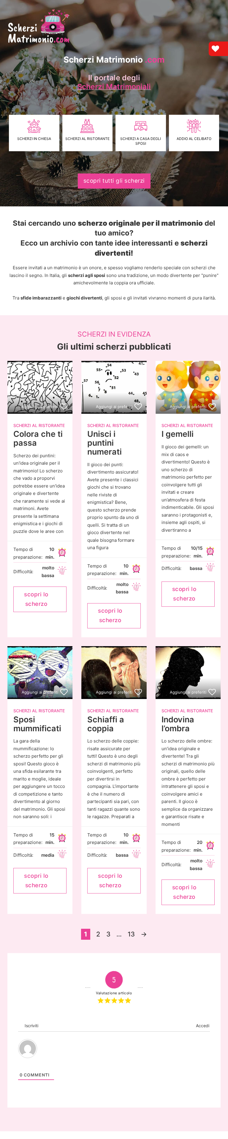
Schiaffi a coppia (105, 724)
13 (131, 934)
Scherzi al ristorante (39, 425)
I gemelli (178, 434)
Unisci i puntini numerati (104, 442)
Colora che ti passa (38, 438)
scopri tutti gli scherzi (114, 180)
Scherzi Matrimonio (114, 60)
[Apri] (215, 8)
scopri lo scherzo (36, 599)
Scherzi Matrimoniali (114, 86)
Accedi (202, 1025)
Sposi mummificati (37, 724)
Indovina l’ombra (178, 724)
